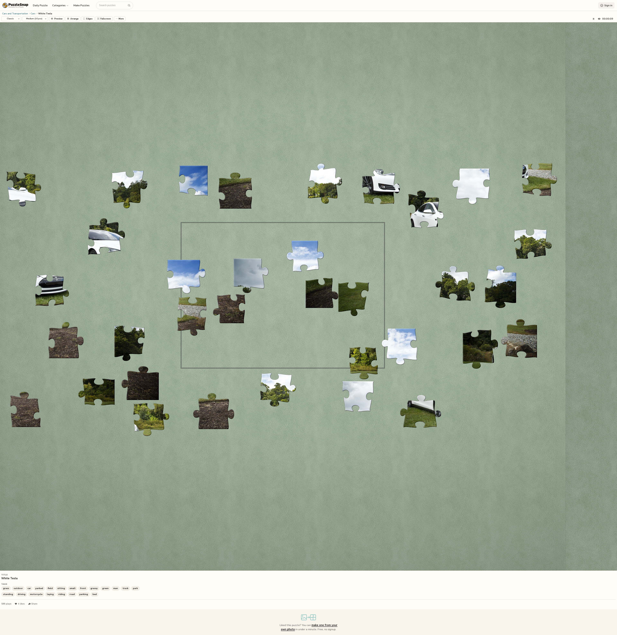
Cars (33, 13)
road (72, 594)
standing (8, 594)
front (83, 588)
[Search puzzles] (129, 5)
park (135, 588)
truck (125, 588)
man (115, 588)
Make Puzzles (81, 5)
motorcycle (36, 594)
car (29, 588)
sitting (61, 588)
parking (83, 594)
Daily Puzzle (40, 5)
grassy (94, 588)
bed (95, 594)
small (73, 588)
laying (50, 594)
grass (6, 588)
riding (61, 594)
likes (21, 603)
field (50, 588)
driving (21, 594)
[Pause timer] (593, 18)
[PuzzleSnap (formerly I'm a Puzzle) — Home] (15, 5)
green (105, 588)
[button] (60, 5)
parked (39, 588)
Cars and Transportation (15, 13)
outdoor (18, 588)
